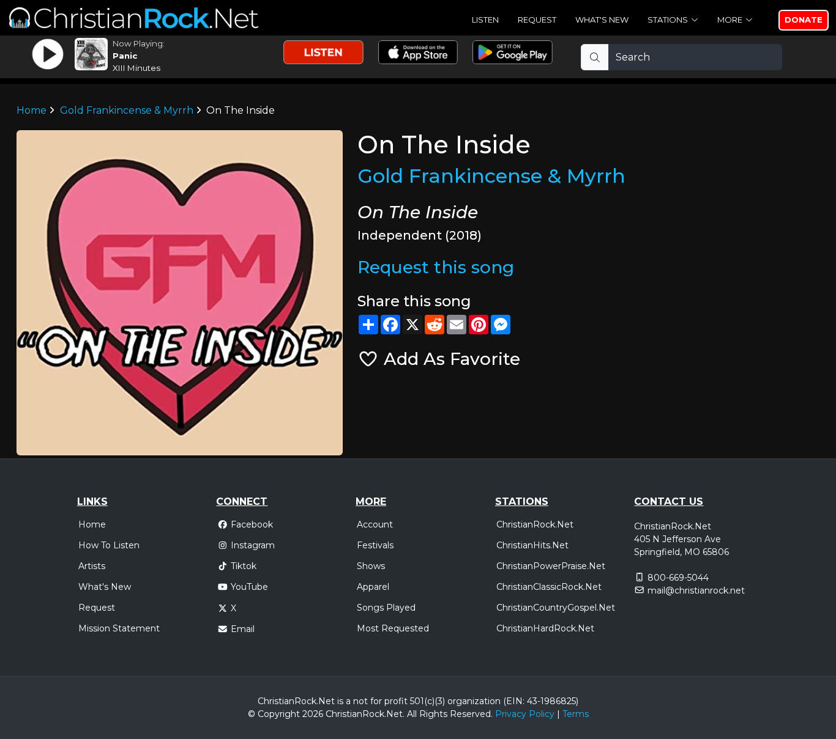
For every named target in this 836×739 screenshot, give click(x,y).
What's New (602, 19)
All (412, 713)
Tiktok (243, 566)
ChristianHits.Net (532, 545)
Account (375, 524)
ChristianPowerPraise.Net (550, 566)
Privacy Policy (524, 713)
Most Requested (393, 628)
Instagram (253, 545)
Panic (125, 56)
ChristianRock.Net (534, 524)
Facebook (252, 524)
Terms (575, 713)
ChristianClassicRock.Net (549, 587)
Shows (371, 566)
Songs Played (386, 607)
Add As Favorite (449, 358)
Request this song (435, 267)
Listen (485, 19)
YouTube (249, 587)
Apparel (373, 587)
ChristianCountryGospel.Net (555, 607)
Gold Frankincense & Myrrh (126, 110)
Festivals (375, 545)
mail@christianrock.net (696, 590)
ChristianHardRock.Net (545, 628)
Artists (91, 566)
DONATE (804, 19)
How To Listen (109, 545)
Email (243, 629)
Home (32, 110)
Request (537, 19)
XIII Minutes (136, 68)
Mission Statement (119, 628)
